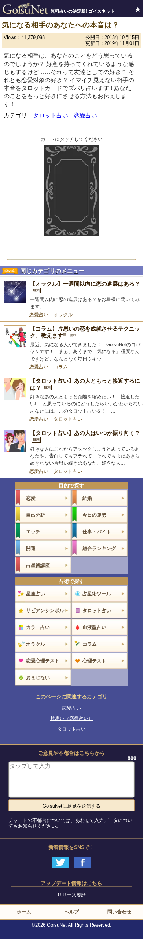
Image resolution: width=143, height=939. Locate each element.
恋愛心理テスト (42, 661)
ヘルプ (72, 912)
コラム (61, 367)
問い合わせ (119, 912)
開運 (31, 548)
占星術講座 (38, 565)
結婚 (87, 498)
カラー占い (38, 627)
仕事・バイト (96, 531)
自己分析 (35, 515)
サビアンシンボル (45, 610)
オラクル (63, 314)
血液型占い (94, 627)
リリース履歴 (71, 895)
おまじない (38, 677)
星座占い (35, 593)
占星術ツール (96, 593)
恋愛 (31, 498)
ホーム (24, 912)
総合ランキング (99, 548)
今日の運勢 (94, 515)
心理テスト (94, 661)
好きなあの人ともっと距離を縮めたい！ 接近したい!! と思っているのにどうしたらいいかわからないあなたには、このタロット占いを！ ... (86, 404)
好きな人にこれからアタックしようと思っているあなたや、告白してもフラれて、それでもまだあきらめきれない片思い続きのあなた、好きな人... (85, 456)
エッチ (33, 531)
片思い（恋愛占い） (71, 718)
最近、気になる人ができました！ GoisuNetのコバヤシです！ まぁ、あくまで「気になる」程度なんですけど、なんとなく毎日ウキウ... (85, 352)
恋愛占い (85, 115)
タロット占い (50, 115)
